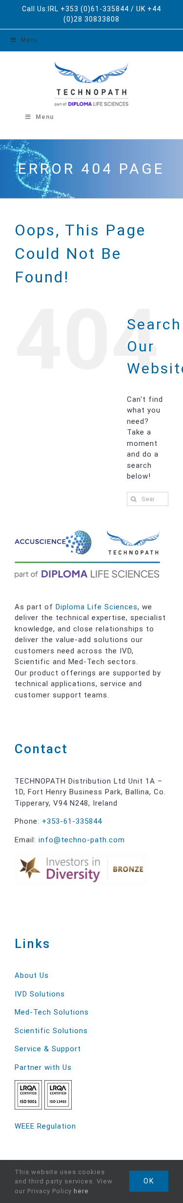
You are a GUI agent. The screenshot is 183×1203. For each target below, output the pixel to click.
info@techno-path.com (82, 839)
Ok (148, 1181)
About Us (32, 975)
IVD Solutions (40, 994)
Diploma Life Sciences (97, 606)
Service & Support (48, 1048)
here (81, 1191)
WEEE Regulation (45, 1126)
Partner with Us (43, 1067)
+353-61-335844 (72, 821)
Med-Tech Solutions (52, 1012)
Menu (29, 40)
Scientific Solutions (51, 1030)
